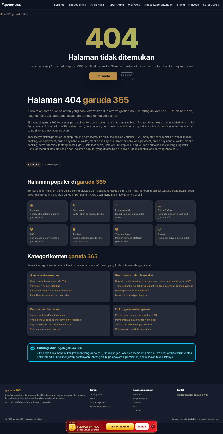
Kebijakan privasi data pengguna (133, 329)
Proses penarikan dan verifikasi (132, 290)
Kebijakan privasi (97, 402)
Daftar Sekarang (120, 426)
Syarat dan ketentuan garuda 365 (133, 324)
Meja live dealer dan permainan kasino (51, 324)
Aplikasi (136, 402)
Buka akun (126, 74)
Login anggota (140, 398)
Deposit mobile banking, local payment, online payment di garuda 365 (153, 281)
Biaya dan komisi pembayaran (131, 295)
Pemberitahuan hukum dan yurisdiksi (135, 319)
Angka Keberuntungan (158, 4)
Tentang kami (96, 394)
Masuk (142, 426)
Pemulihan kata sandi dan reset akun (50, 295)
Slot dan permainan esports (45, 329)
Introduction (33, 164)
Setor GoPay (211, 4)
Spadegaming (77, 4)
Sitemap (137, 410)
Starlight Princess (188, 4)
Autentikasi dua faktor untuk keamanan (51, 290)
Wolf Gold (134, 4)
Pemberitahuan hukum (100, 406)
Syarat (93, 398)
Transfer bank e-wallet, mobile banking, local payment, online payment (154, 286)
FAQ (135, 406)
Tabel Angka (116, 4)
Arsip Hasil (97, 4)
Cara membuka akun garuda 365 (48, 281)
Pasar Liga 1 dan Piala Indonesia (47, 315)
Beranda (59, 4)
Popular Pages (51, 164)
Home (3, 14)
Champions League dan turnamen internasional (56, 319)
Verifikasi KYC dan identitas (45, 286)
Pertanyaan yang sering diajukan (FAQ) (136, 315)
